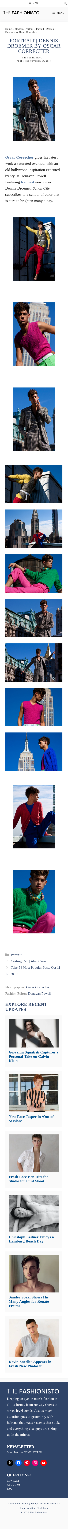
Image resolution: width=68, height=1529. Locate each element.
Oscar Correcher (19, 157)
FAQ (9, 1488)
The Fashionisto (32, 58)
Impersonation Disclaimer (34, 1508)
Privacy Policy (30, 1503)
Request (27, 182)
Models (19, 28)
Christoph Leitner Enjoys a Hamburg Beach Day (31, 1239)
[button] (65, 4)
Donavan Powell (39, 993)
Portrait (29, 28)
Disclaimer (14, 1503)
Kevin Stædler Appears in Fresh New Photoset (30, 1364)
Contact (13, 1481)
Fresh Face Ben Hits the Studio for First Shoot (28, 1179)
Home (8, 28)
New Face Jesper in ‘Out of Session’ (31, 1118)
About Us (14, 1484)
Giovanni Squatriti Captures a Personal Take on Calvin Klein (33, 1056)
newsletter (33, 1452)
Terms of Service (49, 1503)
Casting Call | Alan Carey (29, 961)
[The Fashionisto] (21, 12)
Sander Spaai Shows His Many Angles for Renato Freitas (29, 1301)
